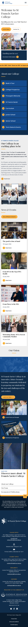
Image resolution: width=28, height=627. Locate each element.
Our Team (4, 488)
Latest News (6, 29)
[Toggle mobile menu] (25, 2)
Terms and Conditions (14, 621)
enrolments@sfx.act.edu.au (14, 574)
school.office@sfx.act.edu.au (14, 540)
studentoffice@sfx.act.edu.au (14, 563)
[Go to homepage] (7, 2)
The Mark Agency (14, 624)
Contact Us (16, 29)
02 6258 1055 (14, 538)
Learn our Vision (7, 397)
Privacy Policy (14, 618)
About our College (7, 484)
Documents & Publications (10, 492)
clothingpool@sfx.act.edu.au (14, 585)
